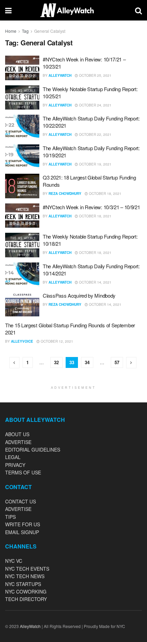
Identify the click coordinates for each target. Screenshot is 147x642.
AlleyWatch (60, 75)
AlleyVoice (22, 341)
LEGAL (13, 457)
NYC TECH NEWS (24, 576)
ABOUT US (17, 434)
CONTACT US (20, 501)
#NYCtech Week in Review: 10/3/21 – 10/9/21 (91, 207)
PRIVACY (15, 464)
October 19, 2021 (94, 164)
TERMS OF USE (23, 472)
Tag (25, 31)
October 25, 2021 (94, 75)
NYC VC (13, 560)
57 (117, 362)
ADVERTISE (18, 442)
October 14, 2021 (94, 282)
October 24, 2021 (94, 105)
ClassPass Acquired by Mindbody (79, 295)
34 (87, 362)
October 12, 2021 (56, 341)
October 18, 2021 (104, 193)
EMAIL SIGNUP (22, 532)
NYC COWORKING (25, 591)
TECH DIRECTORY (26, 599)
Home (10, 31)
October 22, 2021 (94, 134)
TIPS (10, 516)
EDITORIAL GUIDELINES (32, 449)
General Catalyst (49, 31)
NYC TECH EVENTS (27, 568)
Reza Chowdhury (65, 193)
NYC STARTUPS (23, 584)
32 (56, 362)
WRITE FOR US (22, 524)
